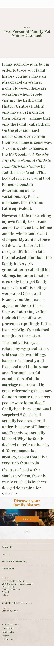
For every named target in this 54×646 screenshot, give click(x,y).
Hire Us (27, 519)
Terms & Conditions (10, 624)
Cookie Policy (8, 628)
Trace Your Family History (15, 561)
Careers (6, 554)
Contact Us (7, 547)
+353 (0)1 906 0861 (10, 611)
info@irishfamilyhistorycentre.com (17, 603)
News (27, 28)
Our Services (8, 568)
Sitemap (5, 636)
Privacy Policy (8, 632)
